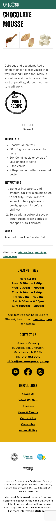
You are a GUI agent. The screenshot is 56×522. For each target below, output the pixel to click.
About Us (28, 394)
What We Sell (28, 400)
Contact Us (28, 418)
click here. (41, 510)
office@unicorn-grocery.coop (28, 361)
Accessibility (28, 430)
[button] (28, 4)
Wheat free (10, 256)
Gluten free (25, 252)
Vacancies (28, 424)
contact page (42, 319)
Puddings (40, 252)
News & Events (28, 412)
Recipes (28, 406)
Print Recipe (16, 104)
